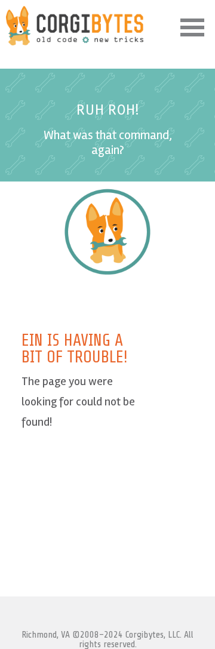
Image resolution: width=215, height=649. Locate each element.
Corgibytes (74, 25)
